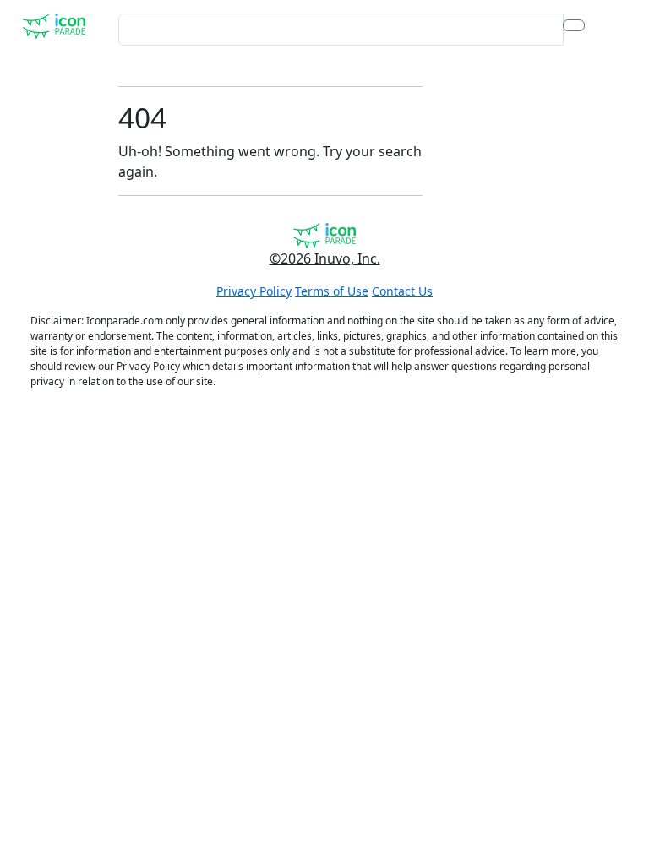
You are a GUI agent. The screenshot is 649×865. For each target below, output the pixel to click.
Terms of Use (331, 291)
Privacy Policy (254, 291)
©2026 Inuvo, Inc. (325, 258)
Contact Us (402, 291)
